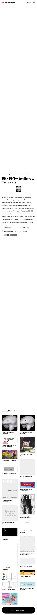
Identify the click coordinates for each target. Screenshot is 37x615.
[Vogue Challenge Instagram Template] (27, 504)
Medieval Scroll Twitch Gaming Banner (26, 490)
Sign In (29, 2)
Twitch (20, 174)
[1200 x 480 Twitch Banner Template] (9, 469)
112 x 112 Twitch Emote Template (26, 433)
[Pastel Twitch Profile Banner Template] (9, 513)
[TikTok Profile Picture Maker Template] (27, 467)
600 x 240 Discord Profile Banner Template (9, 445)
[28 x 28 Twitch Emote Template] (9, 423)
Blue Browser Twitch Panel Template (27, 588)
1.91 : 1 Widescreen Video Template (26, 531)
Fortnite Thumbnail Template (7, 538)
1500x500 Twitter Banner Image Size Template (27, 565)
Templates (10, 174)
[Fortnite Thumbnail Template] (9, 532)
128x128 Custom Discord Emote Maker (26, 455)
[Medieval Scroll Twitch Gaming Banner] (27, 485)
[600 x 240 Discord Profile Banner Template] (9, 440)
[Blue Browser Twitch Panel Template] (27, 584)
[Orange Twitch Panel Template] (27, 572)
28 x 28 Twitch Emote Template (8, 433)
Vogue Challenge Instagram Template (25, 516)
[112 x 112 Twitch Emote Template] (27, 423)
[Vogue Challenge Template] (9, 489)
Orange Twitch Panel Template (26, 577)
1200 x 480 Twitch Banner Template (9, 474)
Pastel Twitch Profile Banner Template (8, 523)
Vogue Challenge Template (7, 501)
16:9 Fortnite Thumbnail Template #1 (9, 461)
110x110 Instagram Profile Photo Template (27, 553)
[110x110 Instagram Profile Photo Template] (27, 544)
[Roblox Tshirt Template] (9, 580)
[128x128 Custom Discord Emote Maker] (27, 445)
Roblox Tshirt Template (8, 589)
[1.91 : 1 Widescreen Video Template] (27, 525)
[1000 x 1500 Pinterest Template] (9, 554)
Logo (16, 174)
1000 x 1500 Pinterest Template (8, 568)
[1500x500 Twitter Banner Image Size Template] (27, 560)
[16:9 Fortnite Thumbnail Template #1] (9, 454)
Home (3, 174)
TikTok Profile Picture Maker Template (26, 477)
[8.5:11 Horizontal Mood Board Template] (9, 599)
